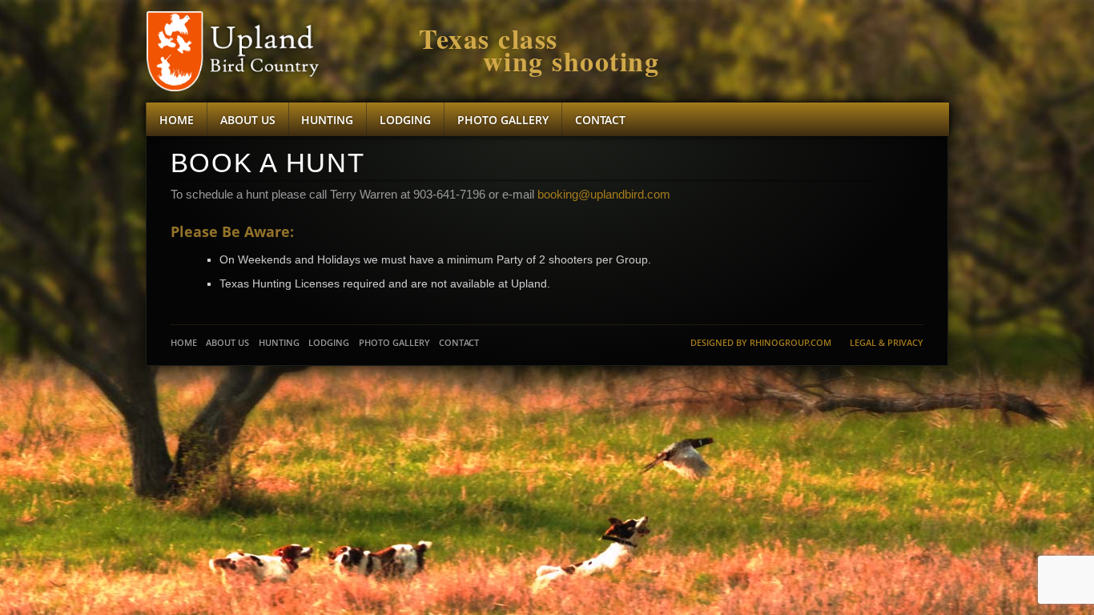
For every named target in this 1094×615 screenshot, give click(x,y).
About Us (248, 119)
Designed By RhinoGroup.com (760, 342)
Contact (600, 119)
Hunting (327, 119)
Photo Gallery (503, 119)
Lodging (405, 119)
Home (176, 119)
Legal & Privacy (886, 342)
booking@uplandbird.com (603, 194)
